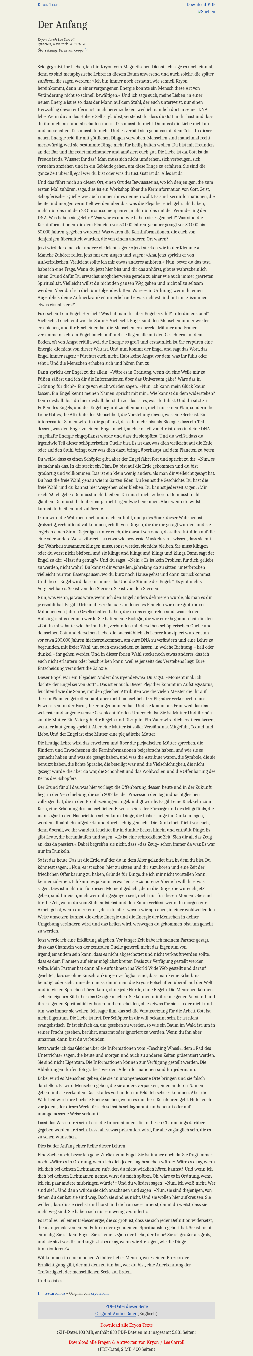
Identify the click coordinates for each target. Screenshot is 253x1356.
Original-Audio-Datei (115, 1313)
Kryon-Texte (48, 4)
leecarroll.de (55, 1293)
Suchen (208, 11)
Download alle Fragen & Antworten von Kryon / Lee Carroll (126, 1342)
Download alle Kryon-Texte (126, 1325)
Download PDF (201, 4)
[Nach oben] (248, 1351)
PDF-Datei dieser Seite (126, 1306)
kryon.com (100, 1293)
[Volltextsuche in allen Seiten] (199, 11)
